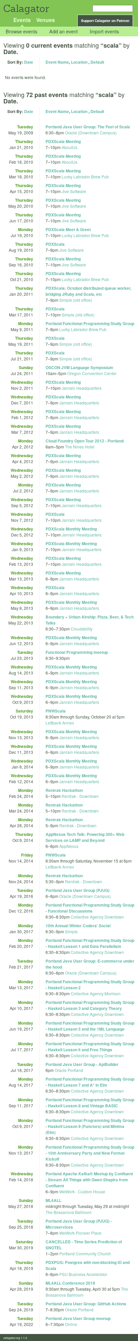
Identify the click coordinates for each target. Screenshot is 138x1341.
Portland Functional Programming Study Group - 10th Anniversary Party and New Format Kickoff (90, 1153)
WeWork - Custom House (82, 1191)
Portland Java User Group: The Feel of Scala (88, 127)
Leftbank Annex (60, 723)
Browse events (21, 31)
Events (22, 20)
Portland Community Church (85, 1253)
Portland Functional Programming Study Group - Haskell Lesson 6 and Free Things (90, 1047)
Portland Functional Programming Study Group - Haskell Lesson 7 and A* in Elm (90, 1082)
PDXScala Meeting (63, 141)
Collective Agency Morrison (96, 993)
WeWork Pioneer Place (80, 1233)
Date (28, 62)
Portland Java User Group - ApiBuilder (82, 1064)
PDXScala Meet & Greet (68, 229)
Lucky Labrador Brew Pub (85, 176)
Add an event (63, 31)
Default (97, 62)
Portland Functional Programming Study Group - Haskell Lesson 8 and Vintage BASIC (90, 1103)
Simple (71, 931)
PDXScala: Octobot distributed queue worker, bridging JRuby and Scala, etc (88, 291)
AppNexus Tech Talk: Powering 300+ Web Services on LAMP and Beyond (85, 837)
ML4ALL (53, 1200)
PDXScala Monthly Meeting (71, 529)
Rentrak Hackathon (64, 790)
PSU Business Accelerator (83, 1274)
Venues (45, 20)
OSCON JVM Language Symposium (79, 367)
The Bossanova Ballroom (68, 1212)
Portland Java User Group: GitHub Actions (86, 1304)
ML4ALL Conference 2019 (70, 1283)
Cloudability (81, 628)
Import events (104, 31)
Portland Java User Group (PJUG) (78, 890)
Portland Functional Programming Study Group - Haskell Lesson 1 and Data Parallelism (90, 943)
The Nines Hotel (79, 446)
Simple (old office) (75, 300)
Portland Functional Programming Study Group (90, 323)
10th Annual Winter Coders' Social (78, 926)
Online (71, 1324)
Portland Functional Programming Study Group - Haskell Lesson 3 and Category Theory (90, 1005)
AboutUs (69, 147)
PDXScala (55, 244)
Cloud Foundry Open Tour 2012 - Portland (85, 441)
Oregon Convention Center (92, 373)
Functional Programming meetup (77, 652)
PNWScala (56, 711)
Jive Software (74, 191)
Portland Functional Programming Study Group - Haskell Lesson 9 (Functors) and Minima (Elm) (90, 1126)
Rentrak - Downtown (80, 796)
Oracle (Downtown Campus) (91, 132)
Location (79, 62)
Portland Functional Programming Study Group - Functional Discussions (90, 908)
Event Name (57, 62)
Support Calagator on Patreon (105, 20)
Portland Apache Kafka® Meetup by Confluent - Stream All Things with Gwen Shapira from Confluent (89, 1180)
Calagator (26, 8)
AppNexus (68, 846)
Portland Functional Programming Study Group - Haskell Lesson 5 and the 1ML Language (90, 1026)
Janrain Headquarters (81, 388)
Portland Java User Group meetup (78, 1318)
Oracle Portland (69, 1070)
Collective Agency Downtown (97, 917)
